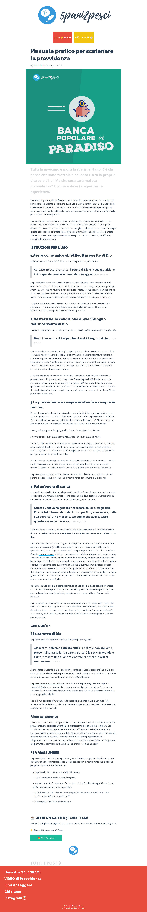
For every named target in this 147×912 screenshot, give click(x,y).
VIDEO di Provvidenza (22, 879)
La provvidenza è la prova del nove (47, 683)
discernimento (103, 296)
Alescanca (39, 65)
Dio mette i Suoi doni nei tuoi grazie (47, 722)
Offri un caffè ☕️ (84, 37)
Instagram (13, 898)
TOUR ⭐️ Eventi (62, 37)
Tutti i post (44, 863)
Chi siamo (12, 892)
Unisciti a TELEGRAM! (22, 872)
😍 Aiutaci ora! (46, 838)
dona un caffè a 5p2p (89, 568)
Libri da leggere (18, 885)
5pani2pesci (79, 906)
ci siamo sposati (46, 554)
